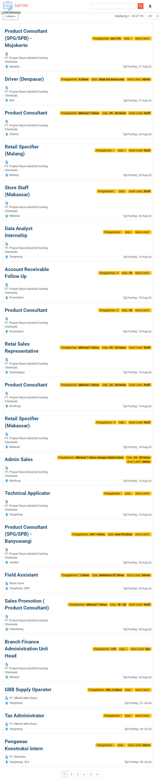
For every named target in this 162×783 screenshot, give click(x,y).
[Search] (140, 6)
